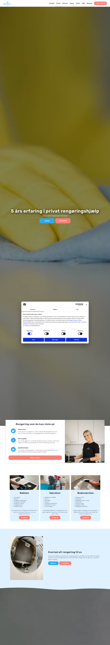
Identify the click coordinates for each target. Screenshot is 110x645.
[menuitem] (51, 3)
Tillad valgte (55, 339)
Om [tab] (77, 309)
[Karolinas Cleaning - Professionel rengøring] (6, 3)
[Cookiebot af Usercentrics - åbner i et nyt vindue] (76, 304)
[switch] (46, 334)
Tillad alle (76, 339)
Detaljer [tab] (55, 309)
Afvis (33, 339)
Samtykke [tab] (32, 309)
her (39, 325)
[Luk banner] (86, 304)
